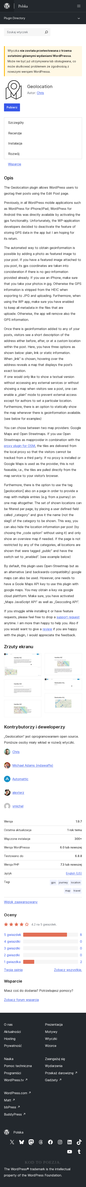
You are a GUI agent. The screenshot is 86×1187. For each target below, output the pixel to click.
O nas (8, 1024)
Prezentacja (54, 1024)
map (67, 890)
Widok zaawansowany (21, 902)
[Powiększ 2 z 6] (36, 685)
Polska (18, 1132)
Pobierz (12, 107)
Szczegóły (16, 123)
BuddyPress (15, 1114)
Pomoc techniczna (18, 1066)
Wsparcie (14, 164)
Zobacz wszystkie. (68, 970)
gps (53, 882)
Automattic (20, 779)
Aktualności (12, 1032)
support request (68, 617)
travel (77, 890)
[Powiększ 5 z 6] (77, 684)
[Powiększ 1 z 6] (36, 659)
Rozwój (13, 154)
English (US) (74, 873)
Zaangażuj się (55, 1059)
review (47, 629)
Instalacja (15, 143)
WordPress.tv (16, 1080)
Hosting (9, 1039)
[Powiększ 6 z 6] (77, 699)
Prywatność (13, 1046)
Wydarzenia (53, 1066)
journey (63, 882)
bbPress (12, 1107)
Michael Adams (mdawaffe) (32, 765)
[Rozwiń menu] (79, 6)
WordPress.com (17, 1093)
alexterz (18, 793)
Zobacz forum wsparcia (21, 1000)
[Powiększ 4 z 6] (77, 659)
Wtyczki (51, 1039)
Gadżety (53, 1080)
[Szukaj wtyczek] (46, 32)
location (75, 882)
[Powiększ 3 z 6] (36, 705)
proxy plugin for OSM (19, 446)
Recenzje (15, 133)
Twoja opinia (13, 970)
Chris (40, 93)
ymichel (17, 806)
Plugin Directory (14, 18)
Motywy (51, 1032)
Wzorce (50, 1046)
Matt (9, 1100)
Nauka (8, 1059)
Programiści (12, 1073)
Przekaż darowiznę (61, 1073)
